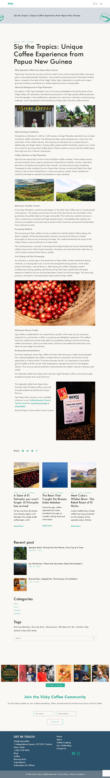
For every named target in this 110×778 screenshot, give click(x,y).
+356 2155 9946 (21, 750)
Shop (16, 753)
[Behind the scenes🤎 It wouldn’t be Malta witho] (82, 673)
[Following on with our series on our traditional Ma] (64, 673)
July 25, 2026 (34, 566)
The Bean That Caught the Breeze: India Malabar (54, 499)
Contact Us (61, 748)
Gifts (16, 607)
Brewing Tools (37, 627)
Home (59, 736)
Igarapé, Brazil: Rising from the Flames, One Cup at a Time (56, 547)
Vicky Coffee (36, 774)
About (59, 739)
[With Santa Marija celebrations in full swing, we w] (100, 673)
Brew (16, 604)
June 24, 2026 (48, 493)
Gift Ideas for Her (66, 627)
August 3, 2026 (35, 550)
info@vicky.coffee (21, 741)
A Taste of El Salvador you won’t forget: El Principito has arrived (26, 501)
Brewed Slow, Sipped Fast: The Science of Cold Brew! (53, 579)
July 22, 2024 (20, 42)
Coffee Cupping (64, 742)
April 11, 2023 (20, 493)
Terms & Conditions (77, 774)
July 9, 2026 (34, 582)
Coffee (17, 756)
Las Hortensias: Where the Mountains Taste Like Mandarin (55, 563)
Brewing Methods (22, 627)
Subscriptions (19, 762)
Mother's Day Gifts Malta (25, 630)
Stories (31, 42)
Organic (17, 610)
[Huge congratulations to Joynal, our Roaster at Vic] (45, 673)
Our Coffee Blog (64, 745)
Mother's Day (82, 627)
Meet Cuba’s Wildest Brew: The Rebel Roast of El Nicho (82, 501)
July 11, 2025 (77, 493)
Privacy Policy (63, 774)
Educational (51, 627)
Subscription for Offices (24, 765)
